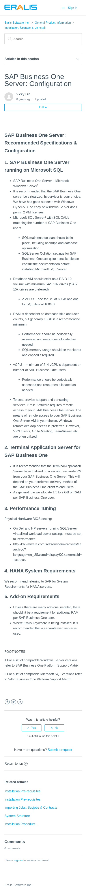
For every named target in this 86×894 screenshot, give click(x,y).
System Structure (17, 816)
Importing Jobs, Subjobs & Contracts (30, 807)
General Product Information (53, 22)
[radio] (31, 727)
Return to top (13, 763)
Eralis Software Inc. (17, 22)
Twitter (13, 702)
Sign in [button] (72, 7)
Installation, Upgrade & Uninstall (24, 27)
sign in (18, 860)
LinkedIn (20, 702)
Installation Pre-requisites (22, 791)
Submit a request (60, 749)
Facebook (7, 702)
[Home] (20, 10)
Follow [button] (43, 107)
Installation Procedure (20, 824)
